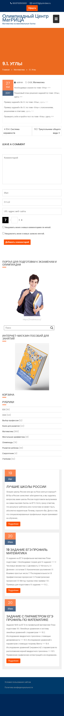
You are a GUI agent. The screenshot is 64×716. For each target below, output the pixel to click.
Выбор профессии (10, 420)
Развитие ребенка (10, 448)
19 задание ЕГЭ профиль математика (27, 551)
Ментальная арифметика (13, 437)
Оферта (32, 8)
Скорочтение (8, 453)
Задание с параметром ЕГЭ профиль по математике (29, 618)
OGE (30, 82)
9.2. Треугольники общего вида (47, 131)
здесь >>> (44, 102)
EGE (4, 409)
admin (19, 82)
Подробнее (13, 523)
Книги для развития (11, 426)
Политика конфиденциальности (19, 687)
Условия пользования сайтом (18, 682)
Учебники (6, 459)
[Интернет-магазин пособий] (32, 366)
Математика (38, 82)
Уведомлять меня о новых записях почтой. (24, 233)
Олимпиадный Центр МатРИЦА (25, 18)
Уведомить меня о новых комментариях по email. (28, 227)
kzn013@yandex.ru (42, 3)
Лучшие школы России (26, 486)
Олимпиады (7, 442)
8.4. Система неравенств (11, 131)
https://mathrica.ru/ (32, 319)
